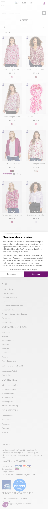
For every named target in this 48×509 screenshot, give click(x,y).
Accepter (36, 274)
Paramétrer (12, 274)
